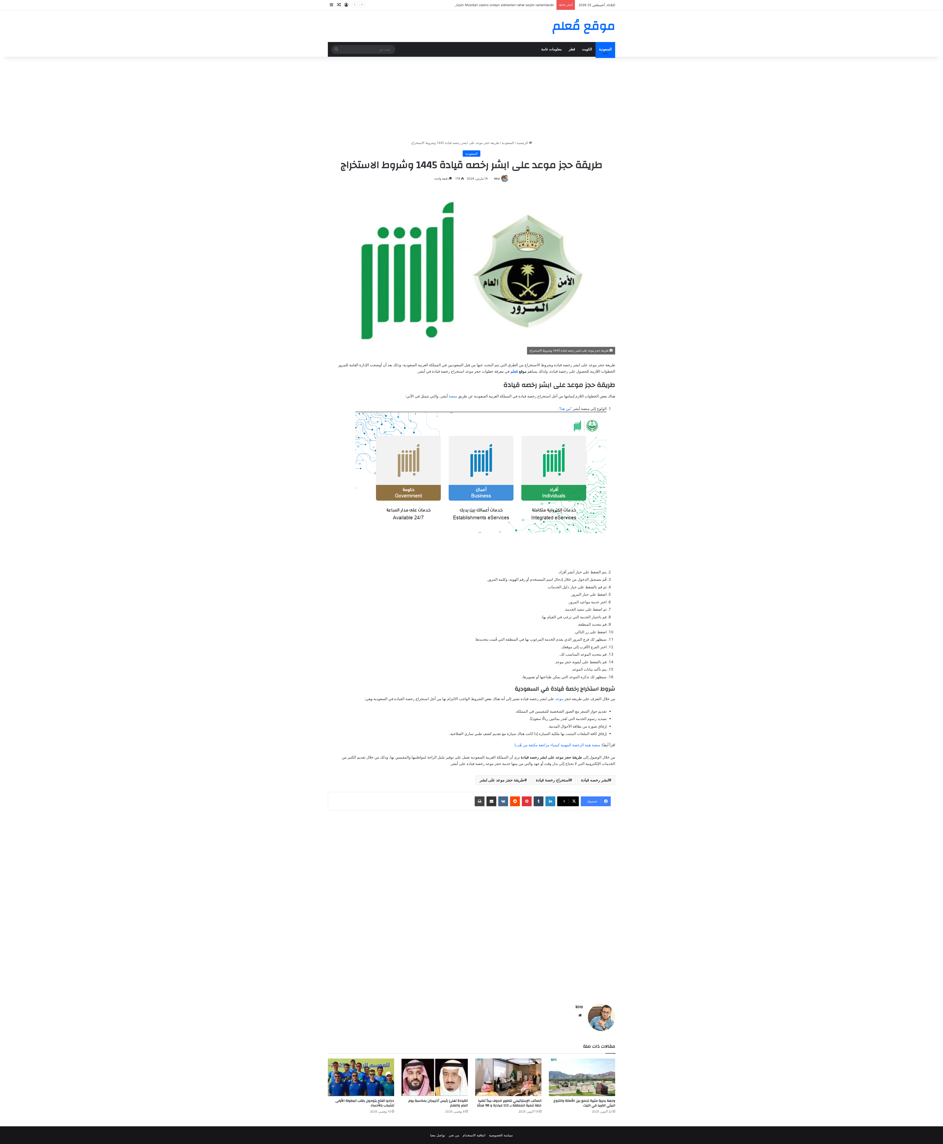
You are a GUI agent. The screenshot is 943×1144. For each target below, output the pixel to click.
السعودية (605, 49)
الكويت (587, 49)
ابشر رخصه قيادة (595, 779)
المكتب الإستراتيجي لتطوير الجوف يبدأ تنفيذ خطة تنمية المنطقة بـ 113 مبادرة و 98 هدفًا (509, 1103)
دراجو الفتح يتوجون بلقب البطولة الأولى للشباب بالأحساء (364, 1103)
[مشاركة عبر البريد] (491, 801)
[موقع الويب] (580, 1015)
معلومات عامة (551, 49)
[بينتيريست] (527, 801)
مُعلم (514, 371)
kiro (497, 178)
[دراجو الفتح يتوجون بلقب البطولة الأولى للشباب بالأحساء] (361, 1077)
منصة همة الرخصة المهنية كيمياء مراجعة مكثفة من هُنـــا (557, 745)
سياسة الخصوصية (501, 1135)
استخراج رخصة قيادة (552, 779)
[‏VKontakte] (503, 801)
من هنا (565, 408)
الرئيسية (523, 143)
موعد (559, 698)
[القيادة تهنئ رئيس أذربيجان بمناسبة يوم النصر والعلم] (435, 1077)
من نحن (454, 1135)
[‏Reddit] (515, 801)
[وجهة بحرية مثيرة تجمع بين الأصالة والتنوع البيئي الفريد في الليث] (582, 1077)
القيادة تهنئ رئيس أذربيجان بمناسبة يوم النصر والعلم (438, 1103)
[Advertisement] (471, 98)
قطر (572, 49)
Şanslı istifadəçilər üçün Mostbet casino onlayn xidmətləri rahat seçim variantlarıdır (491, 5)
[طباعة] (480, 801)
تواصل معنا (437, 1135)
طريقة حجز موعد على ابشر (502, 779)
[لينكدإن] (550, 801)
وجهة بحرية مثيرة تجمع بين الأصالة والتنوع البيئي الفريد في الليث (584, 1103)
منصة (453, 396)
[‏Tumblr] (538, 801)
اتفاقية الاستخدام (474, 1135)
